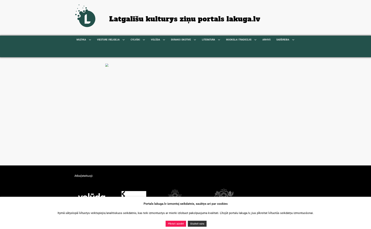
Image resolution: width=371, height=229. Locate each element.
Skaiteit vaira (197, 223)
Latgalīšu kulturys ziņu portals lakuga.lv (184, 19)
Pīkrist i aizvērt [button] (176, 223)
